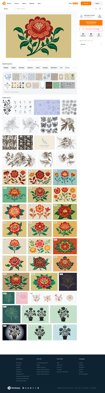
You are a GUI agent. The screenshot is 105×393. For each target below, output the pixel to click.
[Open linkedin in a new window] (28, 388)
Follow (99, 17)
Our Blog (59, 369)
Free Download (91, 22)
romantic (21, 67)
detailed (6, 67)
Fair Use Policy (93, 388)
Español (81, 365)
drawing (45, 67)
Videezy (18, 367)
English (81, 362)
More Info (83, 44)
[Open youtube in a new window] (38, 388)
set (61, 67)
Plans (70, 3)
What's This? (90, 40)
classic (38, 67)
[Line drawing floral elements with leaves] (23, 107)
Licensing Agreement (42, 362)
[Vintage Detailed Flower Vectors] (14, 177)
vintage (67, 67)
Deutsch (81, 369)
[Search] (96, 9)
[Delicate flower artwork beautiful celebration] (35, 314)
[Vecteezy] (4, 3)
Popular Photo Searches (43, 372)
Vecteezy (18, 365)
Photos (16, 3)
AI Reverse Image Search (22, 376)
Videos (24, 3)
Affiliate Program (41, 367)
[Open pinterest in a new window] (30, 388)
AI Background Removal (22, 378)
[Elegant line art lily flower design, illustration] (8, 298)
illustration (54, 67)
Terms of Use (78, 388)
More (39, 3)
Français (81, 372)
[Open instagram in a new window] (25, 388)
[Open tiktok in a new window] (33, 388)
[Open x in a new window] (35, 388)
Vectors (9, 3)
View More (67, 85)
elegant (14, 67)
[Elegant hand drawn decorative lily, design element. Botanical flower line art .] (68, 282)
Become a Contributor (62, 372)
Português (81, 367)
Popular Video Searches (43, 374)
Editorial (31, 3)
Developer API (19, 374)
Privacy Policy (85, 388)
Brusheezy (19, 362)
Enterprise (19, 369)
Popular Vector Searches (43, 369)
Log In (97, 3)
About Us (59, 367)
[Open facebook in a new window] (23, 388)
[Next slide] (74, 68)
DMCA (38, 365)
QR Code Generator (21, 381)
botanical (30, 67)
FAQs (58, 362)
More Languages (83, 374)
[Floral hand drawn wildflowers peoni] (22, 298)
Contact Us (59, 365)
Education (18, 372)
